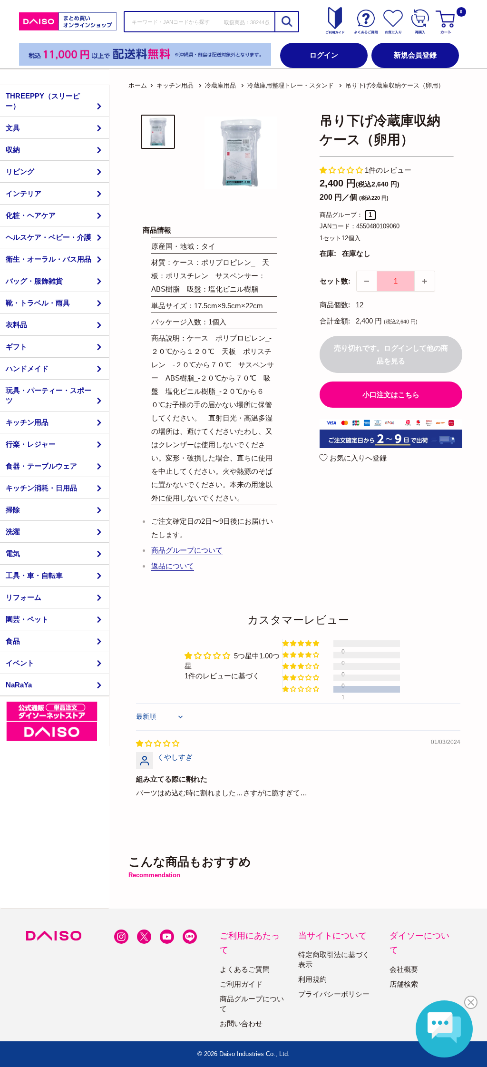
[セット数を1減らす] (367, 281)
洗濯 (13, 532)
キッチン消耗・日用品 (41, 488)
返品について (172, 566)
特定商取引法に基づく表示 (334, 959)
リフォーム (23, 597)
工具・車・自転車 (34, 575)
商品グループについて (187, 550)
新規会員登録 (415, 55)
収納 (13, 150)
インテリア (23, 193)
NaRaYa (19, 685)
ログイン (324, 55)
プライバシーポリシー (334, 994)
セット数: (335, 281)
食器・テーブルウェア (41, 466)
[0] (446, 21)
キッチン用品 (27, 422)
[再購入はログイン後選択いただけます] (420, 21)
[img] (157, 743)
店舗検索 (404, 984)
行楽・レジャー (31, 444)
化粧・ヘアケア (31, 215)
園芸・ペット (27, 619)
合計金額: (335, 321)
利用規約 (312, 979)
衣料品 (16, 325)
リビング (20, 171)
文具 (13, 128)
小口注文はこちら (390, 395)
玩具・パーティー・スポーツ (48, 395)
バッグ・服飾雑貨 (34, 281)
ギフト (16, 347)
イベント (20, 663)
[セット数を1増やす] (425, 281)
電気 (13, 553)
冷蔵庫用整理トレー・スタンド (290, 85)
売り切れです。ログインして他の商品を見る (391, 354)
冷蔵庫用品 (220, 85)
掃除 (13, 510)
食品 (13, 641)
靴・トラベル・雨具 (38, 303)
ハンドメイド (27, 368)
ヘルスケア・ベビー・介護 (48, 237)
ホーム (137, 85)
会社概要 (404, 969)
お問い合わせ (241, 1023)
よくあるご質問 (245, 969)
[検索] (286, 21)
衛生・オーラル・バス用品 (48, 259)
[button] (342, 170)
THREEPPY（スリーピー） (43, 101)
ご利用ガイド (241, 984)
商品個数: (335, 305)
